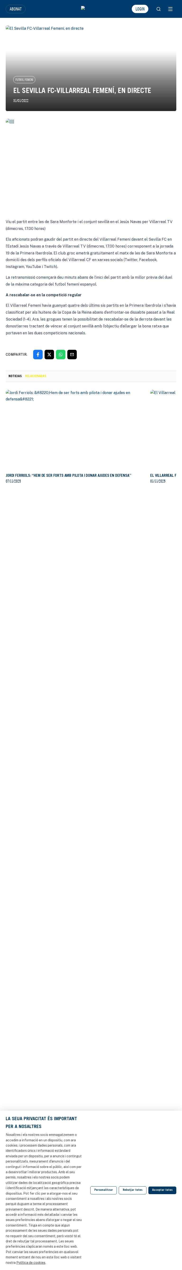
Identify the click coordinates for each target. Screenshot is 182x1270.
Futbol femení (24, 80)
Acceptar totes (162, 1190)
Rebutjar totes (132, 1190)
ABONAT (16, 8)
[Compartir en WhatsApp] (60, 354)
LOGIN (140, 8)
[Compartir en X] (49, 354)
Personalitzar (103, 1190)
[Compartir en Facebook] (38, 354)
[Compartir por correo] (72, 354)
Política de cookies (30, 1263)
